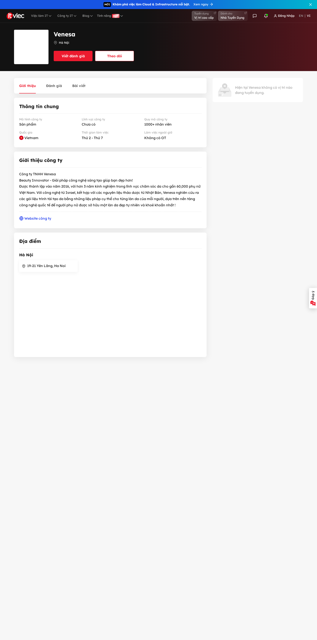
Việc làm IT (39, 16)
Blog (85, 16)
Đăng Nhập (286, 16)
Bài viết (78, 86)
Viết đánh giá (73, 56)
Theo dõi (114, 56)
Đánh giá (54, 86)
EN (301, 16)
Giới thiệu (27, 86)
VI (309, 16)
